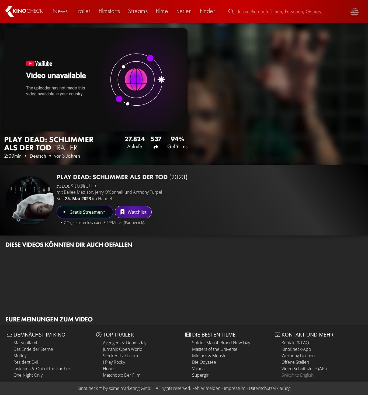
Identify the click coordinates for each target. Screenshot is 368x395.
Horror (63, 186)
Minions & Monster (210, 355)
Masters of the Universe (214, 349)
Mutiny (19, 355)
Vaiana (198, 368)
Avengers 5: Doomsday (124, 342)
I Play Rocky (114, 362)
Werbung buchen (298, 355)
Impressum (234, 388)
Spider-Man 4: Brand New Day (221, 342)
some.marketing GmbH (131, 388)
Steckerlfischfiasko (120, 355)
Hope (108, 368)
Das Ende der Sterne (33, 349)
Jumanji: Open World (123, 349)
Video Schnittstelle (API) (304, 368)
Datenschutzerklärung (269, 388)
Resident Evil (25, 362)
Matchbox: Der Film (121, 375)
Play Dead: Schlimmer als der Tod (122, 177)
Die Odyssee (204, 362)
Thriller (81, 186)
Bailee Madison (78, 192)
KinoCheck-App (296, 349)
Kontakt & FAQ (295, 342)
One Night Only (28, 375)
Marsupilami (25, 342)
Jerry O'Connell (109, 192)
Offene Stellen (295, 362)
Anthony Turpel (147, 192)
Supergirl (201, 375)
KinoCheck (88, 388)
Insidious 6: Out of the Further (41, 368)
